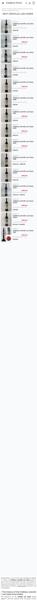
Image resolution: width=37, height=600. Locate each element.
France (15, 9)
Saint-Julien (28, 9)
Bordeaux (21, 9)
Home (4, 9)
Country (9, 9)
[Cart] (34, 3)
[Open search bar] (26, 3)
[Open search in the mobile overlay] (25, 3)
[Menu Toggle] (3, 3)
